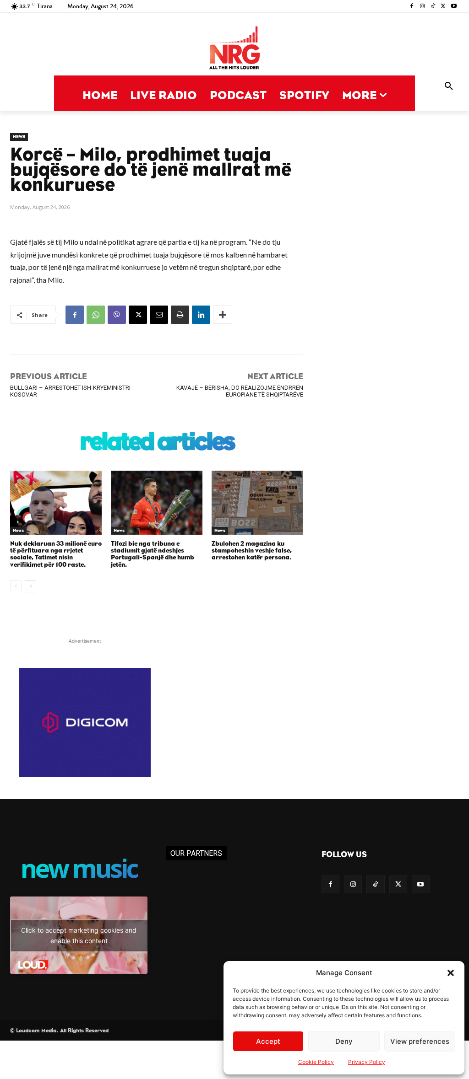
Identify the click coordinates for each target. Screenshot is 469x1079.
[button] (450, 972)
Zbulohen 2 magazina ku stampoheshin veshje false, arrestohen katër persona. (252, 551)
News (19, 136)
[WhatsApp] (96, 315)
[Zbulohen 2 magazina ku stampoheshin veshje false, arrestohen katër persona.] (257, 503)
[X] (443, 6)
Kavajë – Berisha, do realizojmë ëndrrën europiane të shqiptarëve (239, 391)
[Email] (159, 315)
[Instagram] (422, 6)
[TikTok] (433, 6)
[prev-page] (16, 586)
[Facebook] (412, 6)
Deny (344, 1041)
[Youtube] (453, 6)
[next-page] (30, 586)
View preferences (419, 1041)
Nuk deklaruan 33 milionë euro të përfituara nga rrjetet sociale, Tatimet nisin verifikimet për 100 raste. (56, 554)
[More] (222, 315)
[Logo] (234, 48)
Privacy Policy (366, 1061)
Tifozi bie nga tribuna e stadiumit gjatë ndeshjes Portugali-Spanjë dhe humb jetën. (152, 554)
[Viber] (117, 315)
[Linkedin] (201, 315)
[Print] (180, 315)
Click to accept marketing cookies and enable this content (78, 935)
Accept (268, 1041)
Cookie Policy (316, 1061)
